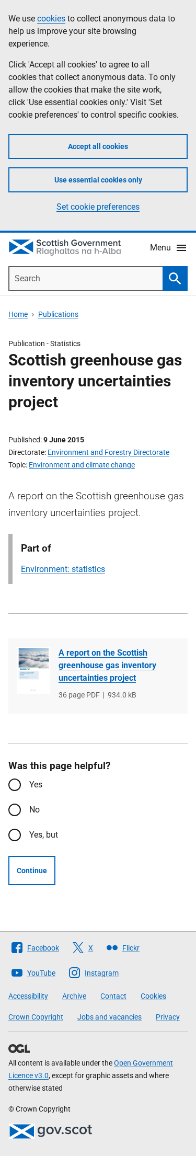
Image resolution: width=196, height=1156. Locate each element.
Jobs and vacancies (109, 1017)
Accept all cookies (98, 146)
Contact (113, 996)
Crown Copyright (35, 1017)
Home (18, 314)
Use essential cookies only (98, 180)
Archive (74, 996)
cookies (51, 19)
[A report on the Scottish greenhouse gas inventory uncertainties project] (33, 670)
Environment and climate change (82, 465)
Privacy (168, 1017)
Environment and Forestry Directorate (108, 452)
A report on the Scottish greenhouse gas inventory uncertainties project (107, 665)
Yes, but (43, 835)
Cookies (153, 996)
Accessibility (28, 996)
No (34, 810)
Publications (58, 314)
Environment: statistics (63, 569)
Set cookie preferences (98, 207)
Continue (32, 870)
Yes (35, 784)
